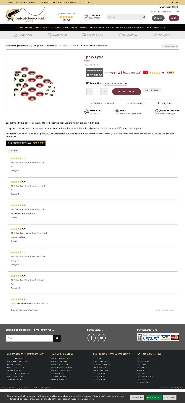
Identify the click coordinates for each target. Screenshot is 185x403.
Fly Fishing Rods (99, 373)
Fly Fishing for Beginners (60, 358)
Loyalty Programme (15, 376)
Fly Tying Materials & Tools (33, 28)
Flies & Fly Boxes (79, 28)
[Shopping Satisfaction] (66, 14)
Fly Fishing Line (99, 379)
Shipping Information (15, 370)
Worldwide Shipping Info (26, 2)
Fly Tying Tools (73, 133)
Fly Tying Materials (67, 45)
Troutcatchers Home (15, 358)
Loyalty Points (166, 103)
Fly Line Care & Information (61, 367)
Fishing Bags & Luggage (101, 28)
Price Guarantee (47, 2)
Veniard (68, 123)
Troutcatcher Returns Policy (18, 373)
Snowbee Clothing (100, 367)
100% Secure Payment (104, 103)
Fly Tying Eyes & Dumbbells (93, 45)
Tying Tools (141, 364)
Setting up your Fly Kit (58, 361)
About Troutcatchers (67, 2)
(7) (161, 72)
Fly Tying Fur (142, 370)
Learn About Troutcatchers (17, 361)
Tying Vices (141, 379)
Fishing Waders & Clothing (129, 28)
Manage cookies (143, 382)
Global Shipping (137, 103)
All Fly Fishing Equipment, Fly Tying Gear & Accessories (31, 45)
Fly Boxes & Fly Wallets (102, 364)
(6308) (66, 20)
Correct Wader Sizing (58, 379)
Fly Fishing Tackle (59, 28)
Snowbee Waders (100, 370)
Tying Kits (140, 358)
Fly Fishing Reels (99, 376)
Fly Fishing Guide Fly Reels (60, 370)
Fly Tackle (97, 358)
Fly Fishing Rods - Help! (59, 364)
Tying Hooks (142, 373)
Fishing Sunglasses (101, 361)
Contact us (84, 2)
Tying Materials (143, 361)
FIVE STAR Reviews (14, 364)
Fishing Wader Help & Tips (60, 376)
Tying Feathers (143, 367)
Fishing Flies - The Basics (60, 373)
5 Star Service (158, 133)
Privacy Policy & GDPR (15, 367)
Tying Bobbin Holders (145, 376)
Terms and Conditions (16, 379)
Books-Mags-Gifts (155, 28)
